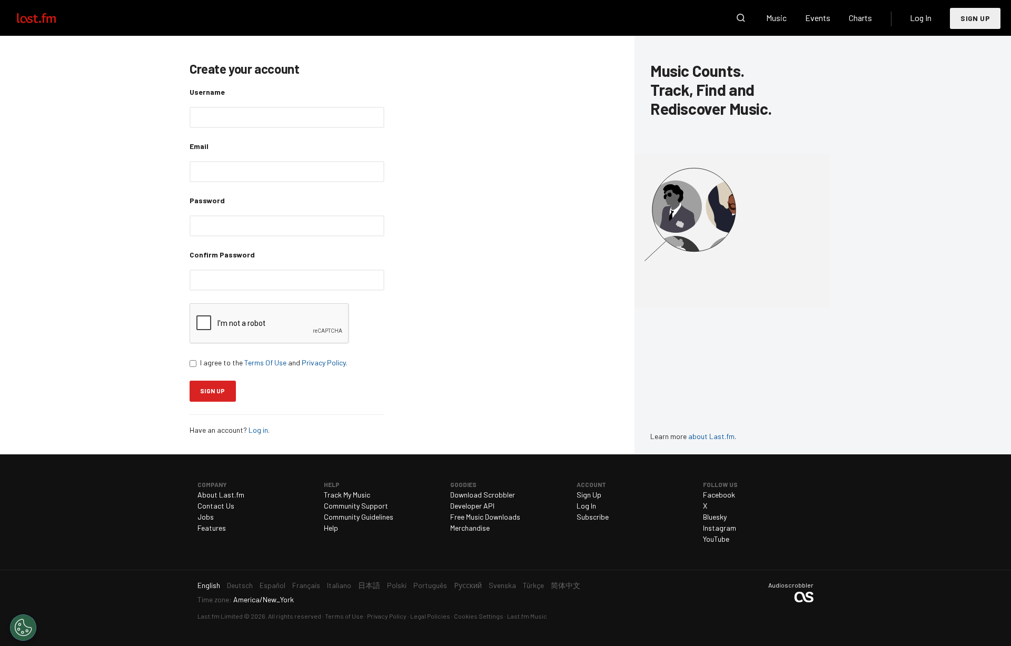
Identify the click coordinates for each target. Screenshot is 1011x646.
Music (776, 18)
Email (199, 146)
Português (430, 585)
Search (740, 17)
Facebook (719, 494)
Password (207, 200)
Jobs (205, 516)
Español (272, 585)
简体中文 (565, 585)
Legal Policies (430, 616)
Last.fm (48, 18)
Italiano (339, 585)
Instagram (719, 527)
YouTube (716, 538)
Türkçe (533, 585)
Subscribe (593, 516)
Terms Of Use (265, 362)
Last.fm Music (527, 616)
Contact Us (215, 505)
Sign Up (975, 18)
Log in (258, 429)
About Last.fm (220, 494)
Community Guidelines (358, 516)
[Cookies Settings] (23, 627)
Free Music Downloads (485, 516)
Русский (468, 585)
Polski (397, 585)
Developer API (472, 505)
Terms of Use (344, 616)
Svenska (502, 585)
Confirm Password (222, 254)
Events (817, 18)
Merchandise (470, 527)
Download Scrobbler (482, 494)
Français (306, 585)
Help (331, 527)
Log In (920, 18)
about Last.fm (711, 436)
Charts (860, 18)
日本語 (369, 585)
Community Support (356, 505)
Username (207, 91)
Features (211, 527)
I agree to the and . (273, 362)
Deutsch (240, 585)
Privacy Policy (323, 362)
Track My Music (347, 494)
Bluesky (715, 516)
